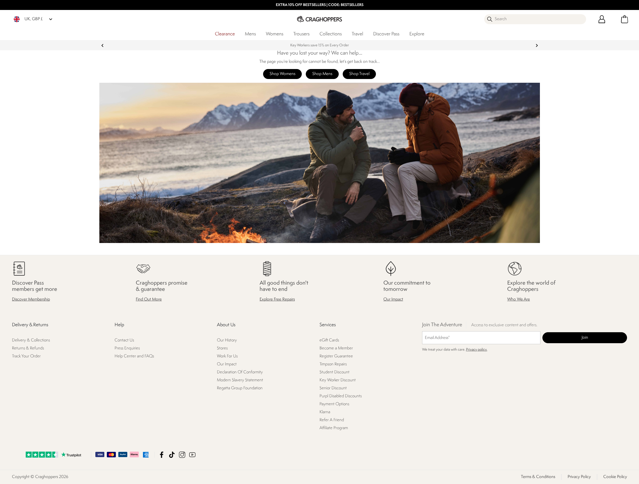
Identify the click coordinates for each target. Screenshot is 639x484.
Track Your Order (26, 356)
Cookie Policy (615, 477)
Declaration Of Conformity (240, 372)
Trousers (301, 34)
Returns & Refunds (28, 348)
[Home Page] (319, 19)
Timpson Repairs (333, 364)
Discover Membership (31, 300)
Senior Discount (333, 388)
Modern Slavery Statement (240, 380)
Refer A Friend (332, 420)
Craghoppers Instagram (182, 455)
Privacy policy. (476, 350)
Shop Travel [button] (359, 74)
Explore (416, 34)
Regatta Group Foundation (240, 388)
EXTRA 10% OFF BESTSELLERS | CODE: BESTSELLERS (319, 5)
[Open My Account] (602, 19)
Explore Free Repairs (277, 300)
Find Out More (149, 300)
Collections (331, 34)
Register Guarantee (336, 356)
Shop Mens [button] (322, 74)
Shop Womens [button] (282, 74)
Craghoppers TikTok (172, 455)
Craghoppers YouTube (192, 455)
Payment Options (334, 404)
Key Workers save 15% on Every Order (319, 45)
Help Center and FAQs (134, 356)
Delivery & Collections (31, 340)
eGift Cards (329, 340)
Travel (357, 34)
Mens (250, 34)
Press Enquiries (127, 348)
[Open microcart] (625, 19)
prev (102, 45)
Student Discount (334, 372)
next (537, 45)
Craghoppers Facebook (162, 455)
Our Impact (393, 300)
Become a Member (336, 348)
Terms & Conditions (538, 477)
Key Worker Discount (338, 380)
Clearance (225, 34)
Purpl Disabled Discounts (341, 396)
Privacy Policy (579, 477)
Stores (222, 348)
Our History (227, 340)
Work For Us (227, 356)
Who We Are (518, 300)
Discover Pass (386, 34)
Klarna (325, 412)
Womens (274, 34)
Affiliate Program (334, 428)
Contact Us (124, 340)
